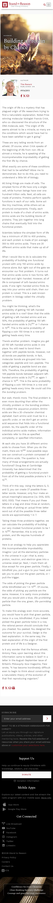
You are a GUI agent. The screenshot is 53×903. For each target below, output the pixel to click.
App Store (13, 804)
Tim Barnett (26, 84)
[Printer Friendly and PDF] (13, 688)
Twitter (10, 841)
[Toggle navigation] (48, 5)
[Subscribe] (47, 718)
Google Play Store (17, 809)
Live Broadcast (14, 824)
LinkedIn (10, 845)
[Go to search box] (44, 4)
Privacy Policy (9, 857)
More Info (46, 797)
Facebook (11, 832)
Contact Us (7, 866)
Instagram (11, 837)
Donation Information (28, 781)
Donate (26, 774)
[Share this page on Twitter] (24, 96)
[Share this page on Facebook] (22, 96)
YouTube (10, 828)
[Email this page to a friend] (27, 96)
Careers (6, 861)
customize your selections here (27, 745)
